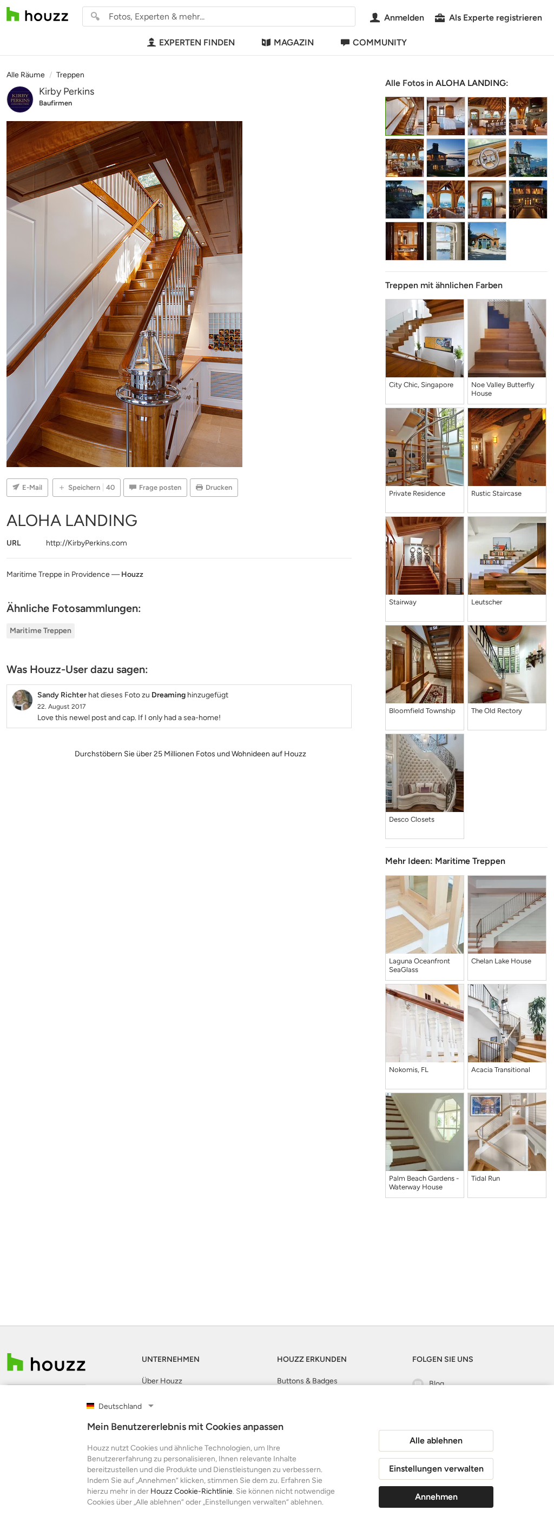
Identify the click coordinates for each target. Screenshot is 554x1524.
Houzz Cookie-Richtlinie (191, 1491)
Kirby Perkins (66, 91)
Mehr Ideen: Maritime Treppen (445, 861)
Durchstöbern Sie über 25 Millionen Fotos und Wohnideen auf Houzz (190, 753)
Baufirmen (55, 103)
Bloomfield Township (422, 711)
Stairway (403, 602)
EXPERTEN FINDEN (197, 42)
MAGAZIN (294, 42)
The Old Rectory (496, 711)
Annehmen (436, 1497)
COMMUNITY (380, 42)
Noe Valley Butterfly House (503, 389)
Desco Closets (411, 819)
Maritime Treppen (40, 630)
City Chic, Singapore (421, 385)
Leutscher (486, 602)
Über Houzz (162, 1381)
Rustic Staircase (496, 493)
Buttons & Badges (307, 1381)
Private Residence (417, 493)
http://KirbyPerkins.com (86, 543)
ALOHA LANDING (471, 83)
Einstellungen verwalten (436, 1468)
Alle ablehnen (436, 1440)
